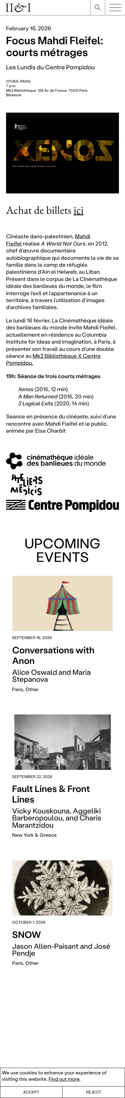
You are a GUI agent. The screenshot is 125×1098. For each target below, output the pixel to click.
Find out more (64, 1079)
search (98, 8)
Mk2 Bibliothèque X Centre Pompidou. (53, 359)
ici (79, 210)
